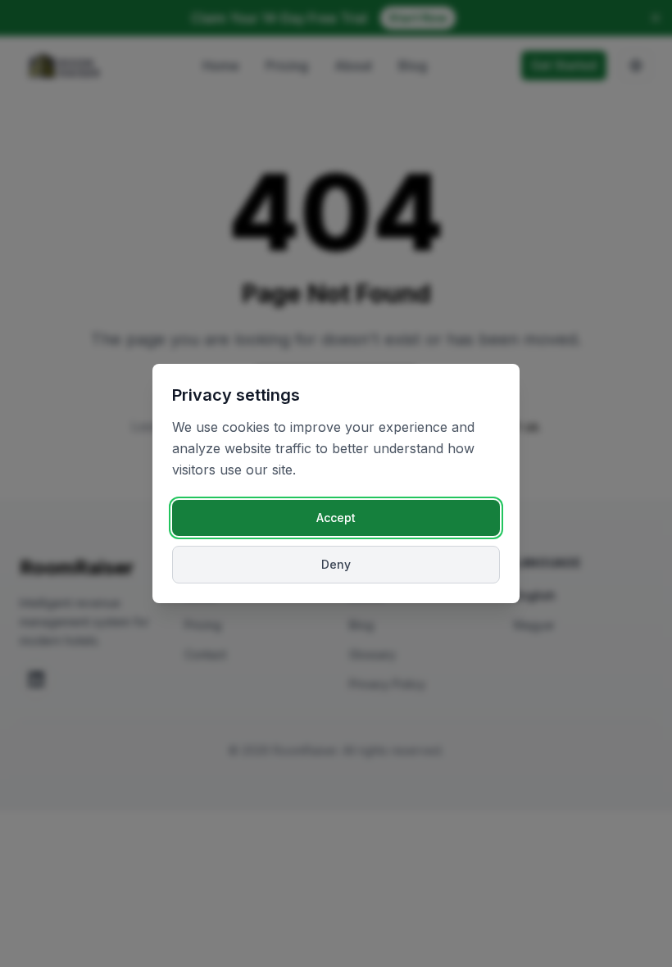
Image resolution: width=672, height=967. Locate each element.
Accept (336, 517)
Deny (336, 564)
